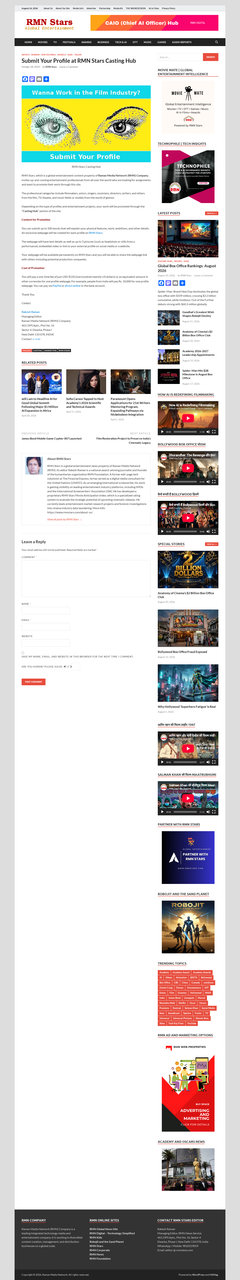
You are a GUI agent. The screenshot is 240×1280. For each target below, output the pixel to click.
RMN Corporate (100, 1250)
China (185, 982)
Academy (164, 972)
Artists (25, 54)
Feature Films (165, 261)
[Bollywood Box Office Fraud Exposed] (188, 628)
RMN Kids (96, 1237)
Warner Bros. (202, 1018)
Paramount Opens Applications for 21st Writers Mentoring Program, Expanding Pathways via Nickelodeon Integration (130, 406)
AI (161, 977)
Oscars (202, 1003)
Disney (179, 987)
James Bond (174, 997)
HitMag (214, 1274)
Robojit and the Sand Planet (107, 1241)
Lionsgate (189, 997)
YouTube (191, 1023)
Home (28, 42)
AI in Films (154, 8)
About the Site (63, 8)
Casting (37, 350)
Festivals (69, 42)
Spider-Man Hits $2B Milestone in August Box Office (197, 374)
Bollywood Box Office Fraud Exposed (182, 652)
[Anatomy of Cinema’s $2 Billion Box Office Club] (169, 331)
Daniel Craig (166, 987)
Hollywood (195, 992)
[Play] (162, 432)
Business (103, 42)
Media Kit (118, 8)
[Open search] (216, 42)
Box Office (165, 982)
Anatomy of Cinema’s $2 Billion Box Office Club (197, 333)
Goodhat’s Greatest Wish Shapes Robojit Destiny (198, 313)
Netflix (182, 1003)
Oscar (193, 1003)
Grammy (182, 992)
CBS (176, 982)
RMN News (97, 1254)
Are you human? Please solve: (43, 666)
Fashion (35, 54)
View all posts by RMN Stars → (64, 519)
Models (62, 54)
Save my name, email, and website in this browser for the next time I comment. (78, 656)
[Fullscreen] (214, 432)
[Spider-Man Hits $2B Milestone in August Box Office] (169, 371)
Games (161, 42)
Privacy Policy (168, 8)
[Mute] (208, 432)
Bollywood (206, 977)
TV (55, 42)
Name (26, 603)
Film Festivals (48, 54)
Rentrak (177, 1008)
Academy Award (181, 972)
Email (26, 620)
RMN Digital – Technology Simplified (112, 1233)
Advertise (91, 8)
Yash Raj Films (176, 1023)
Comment (29, 557)
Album (169, 977)
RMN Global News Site (104, 1229)
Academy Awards (202, 972)
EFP (207, 987)
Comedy (196, 982)
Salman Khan (191, 1008)
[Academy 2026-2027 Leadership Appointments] (169, 351)
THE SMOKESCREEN (136, 8)
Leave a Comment (68, 66)
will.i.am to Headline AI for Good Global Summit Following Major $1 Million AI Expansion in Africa (40, 404)
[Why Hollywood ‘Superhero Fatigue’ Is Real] (188, 682)
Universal (164, 1018)
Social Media (208, 1008)
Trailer (198, 1013)
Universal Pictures (182, 1018)
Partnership (104, 8)
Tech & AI (121, 42)
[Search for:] (188, 57)
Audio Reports (182, 42)
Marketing (50, 350)
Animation (181, 977)
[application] (188, 418)
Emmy (163, 992)
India (162, 997)
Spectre (187, 1013)
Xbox (162, 1023)
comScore (208, 982)
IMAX (208, 992)
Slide (70, 54)
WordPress (198, 1274)
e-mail (36, 339)
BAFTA (193, 977)
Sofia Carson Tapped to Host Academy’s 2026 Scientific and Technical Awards (85, 402)
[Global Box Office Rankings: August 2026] (188, 222)
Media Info (78, 8)
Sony (162, 1013)
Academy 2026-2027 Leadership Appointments (198, 352)
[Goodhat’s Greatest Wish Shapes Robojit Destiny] (169, 312)
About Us (48, 8)
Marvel (201, 997)
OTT (135, 42)
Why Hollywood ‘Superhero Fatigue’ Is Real (187, 706)
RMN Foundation (100, 1258)
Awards (86, 42)
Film (172, 992)
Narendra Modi (167, 1003)
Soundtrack (174, 1013)
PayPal (57, 285)
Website (27, 636)
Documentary (194, 987)
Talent (78, 54)
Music (147, 42)
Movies (42, 42)
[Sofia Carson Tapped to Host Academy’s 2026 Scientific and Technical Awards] (86, 382)
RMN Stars (51, 66)
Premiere (164, 1008)
